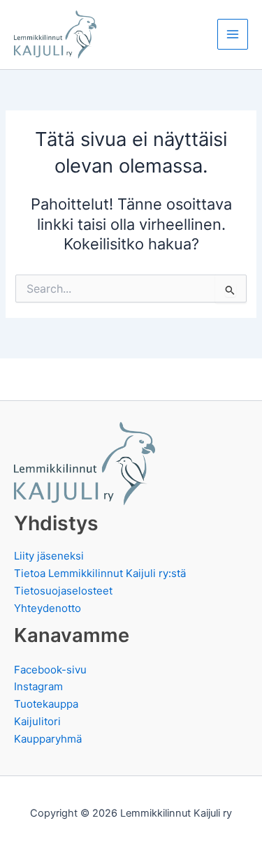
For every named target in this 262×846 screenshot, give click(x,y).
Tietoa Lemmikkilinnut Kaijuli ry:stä (100, 573)
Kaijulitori (37, 721)
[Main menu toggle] (232, 34)
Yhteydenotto (47, 608)
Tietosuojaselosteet (63, 590)
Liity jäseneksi (49, 555)
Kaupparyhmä (48, 738)
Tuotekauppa (46, 703)
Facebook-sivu (50, 669)
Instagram (38, 686)
